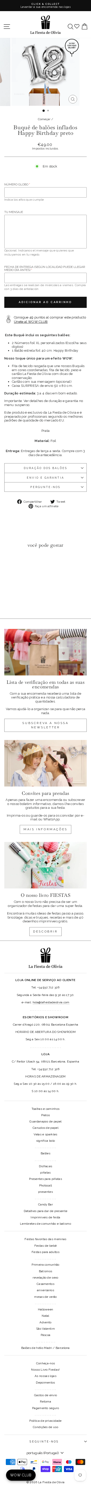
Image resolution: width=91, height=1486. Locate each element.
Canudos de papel (45, 1128)
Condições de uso (45, 1427)
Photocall (45, 1185)
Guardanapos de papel (45, 1121)
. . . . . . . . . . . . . (45, 1147)
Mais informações (45, 829)
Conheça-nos (45, 1363)
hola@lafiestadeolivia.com (51, 1002)
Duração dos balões (45, 468)
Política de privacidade (45, 1421)
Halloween (45, 1309)
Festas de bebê (45, 1245)
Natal (45, 1316)
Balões (45, 1153)
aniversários (45, 1290)
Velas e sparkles (45, 1134)
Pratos (45, 1115)
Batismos (45, 1271)
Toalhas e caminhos (46, 1109)
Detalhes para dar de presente (45, 1211)
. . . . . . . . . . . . (45, 1341)
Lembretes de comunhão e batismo (45, 1223)
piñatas (45, 1172)
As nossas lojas (45, 1376)
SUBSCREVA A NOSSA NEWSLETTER (45, 725)
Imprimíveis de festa (45, 1217)
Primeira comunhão (45, 1264)
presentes (45, 1192)
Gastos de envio (45, 1395)
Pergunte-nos (45, 487)
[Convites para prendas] (45, 763)
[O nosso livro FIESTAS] (45, 865)
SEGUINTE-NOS (44, 1441)
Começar (44, 119)
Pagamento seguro (45, 1408)
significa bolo (45, 1140)
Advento (45, 1322)
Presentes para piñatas (45, 1179)
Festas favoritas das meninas (45, 1239)
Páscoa (46, 1335)
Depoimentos (45, 1382)
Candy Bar (45, 1204)
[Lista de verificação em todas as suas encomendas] (45, 652)
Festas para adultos (45, 1252)
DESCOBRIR (45, 931)
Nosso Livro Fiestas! (45, 1369)
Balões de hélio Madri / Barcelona (45, 1348)
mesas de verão (45, 1297)
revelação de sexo (45, 1277)
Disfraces (45, 1166)
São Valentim (45, 1328)
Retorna (45, 1401)
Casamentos (45, 1284)
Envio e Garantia (45, 477)
